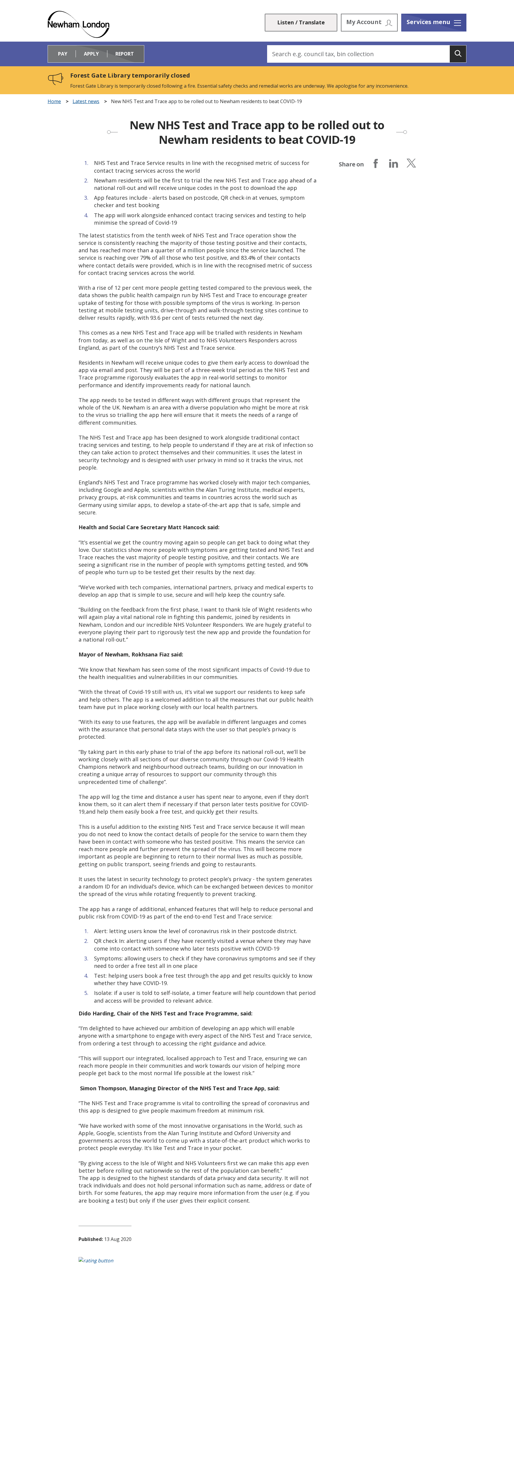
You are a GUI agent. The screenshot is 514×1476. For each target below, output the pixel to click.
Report (124, 54)
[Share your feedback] (257, 1263)
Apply (91, 54)
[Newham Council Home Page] (78, 24)
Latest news (86, 101)
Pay (62, 54)
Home (54, 101)
